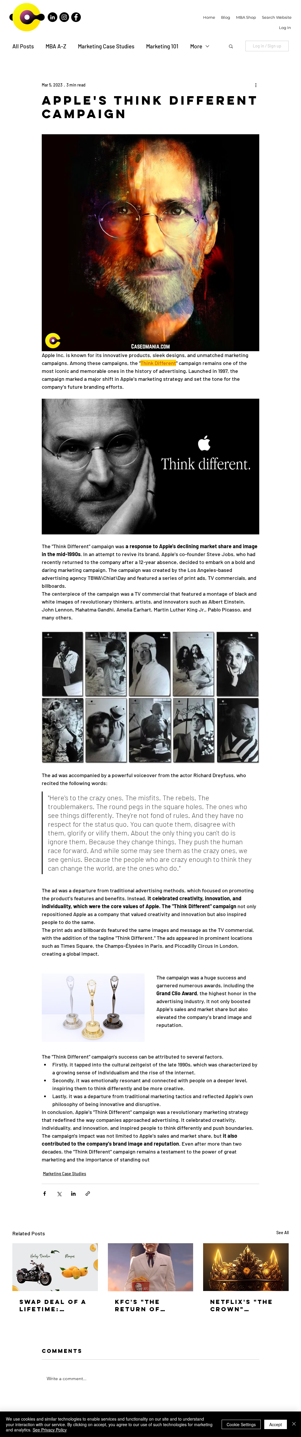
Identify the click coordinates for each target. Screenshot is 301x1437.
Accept (275, 1424)
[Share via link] (88, 1193)
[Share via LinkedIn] (73, 1193)
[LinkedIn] (52, 17)
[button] (231, 46)
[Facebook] (76, 17)
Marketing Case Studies (106, 46)
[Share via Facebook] (44, 1193)
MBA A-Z (56, 46)
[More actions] (255, 84)
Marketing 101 (162, 46)
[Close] (293, 1424)
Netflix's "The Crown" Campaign (241, 1305)
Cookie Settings (241, 1424)
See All (282, 1232)
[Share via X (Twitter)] (59, 1193)
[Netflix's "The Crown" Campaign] (246, 1267)
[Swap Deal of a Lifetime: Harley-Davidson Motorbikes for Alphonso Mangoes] (55, 1267)
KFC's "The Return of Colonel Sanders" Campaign (137, 1305)
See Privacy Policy (50, 1430)
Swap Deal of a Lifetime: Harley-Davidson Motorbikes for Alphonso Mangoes (52, 1305)
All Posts (23, 46)
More (196, 46)
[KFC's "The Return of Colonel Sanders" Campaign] (150, 1267)
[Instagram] (64, 17)
